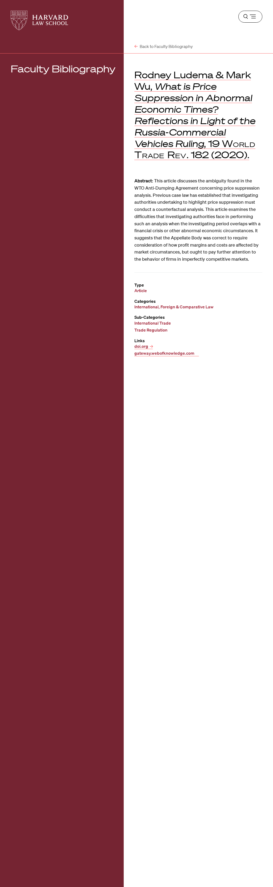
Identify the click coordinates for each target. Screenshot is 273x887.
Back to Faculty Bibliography (166, 46)
